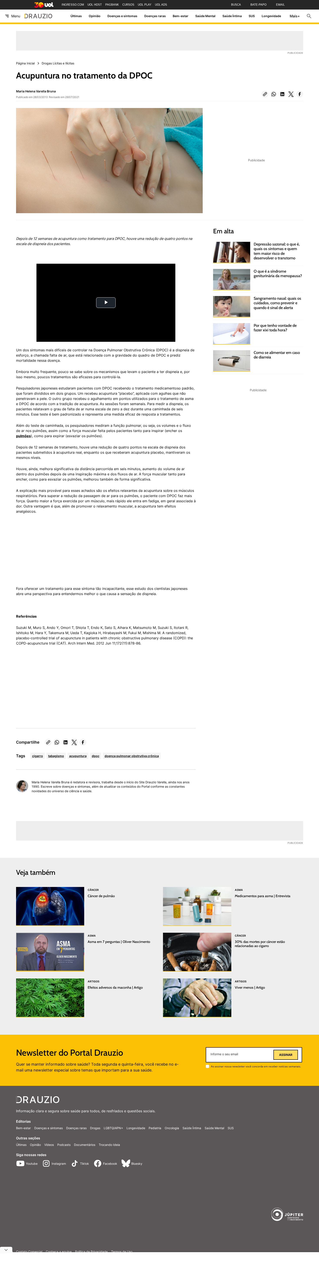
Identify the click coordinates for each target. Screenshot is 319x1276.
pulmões (23, 436)
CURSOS (128, 4)
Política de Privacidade (91, 1251)
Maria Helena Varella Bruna (36, 91)
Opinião (94, 16)
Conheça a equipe (59, 1251)
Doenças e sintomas (122, 16)
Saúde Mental (205, 16)
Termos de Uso (121, 1251)
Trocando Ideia (109, 1145)
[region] (48, 552)
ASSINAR (285, 1055)
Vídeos (49, 1145)
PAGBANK (112, 4)
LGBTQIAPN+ (113, 1128)
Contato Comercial (29, 1251)
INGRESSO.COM (73, 4)
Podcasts (64, 1145)
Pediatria (155, 1128)
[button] (264, 94)
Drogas (95, 1128)
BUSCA (236, 4)
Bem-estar (180, 16)
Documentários (84, 1145)
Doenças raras (155, 16)
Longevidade (271, 16)
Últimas (76, 16)
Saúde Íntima (232, 16)
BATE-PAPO (258, 4)
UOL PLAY (144, 4)
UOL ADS (161, 4)
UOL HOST (94, 4)
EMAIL (280, 4)
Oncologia (172, 1128)
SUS (252, 16)
